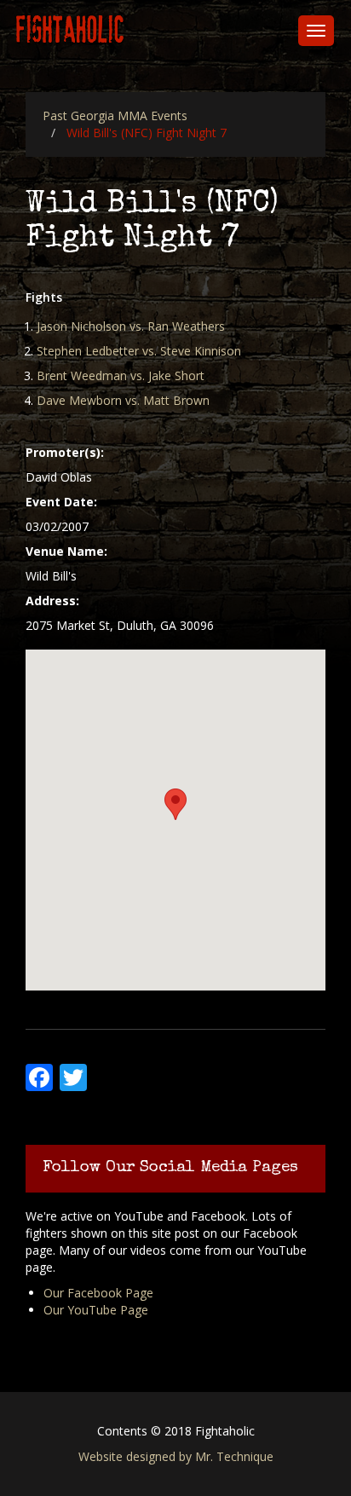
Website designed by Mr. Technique (175, 1456)
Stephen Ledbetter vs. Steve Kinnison (139, 351)
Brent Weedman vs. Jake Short (120, 375)
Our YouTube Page (95, 1310)
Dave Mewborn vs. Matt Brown (123, 400)
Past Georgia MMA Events (115, 115)
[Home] (70, 30)
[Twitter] (71, 1075)
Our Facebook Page (98, 1293)
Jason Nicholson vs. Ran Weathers (131, 326)
